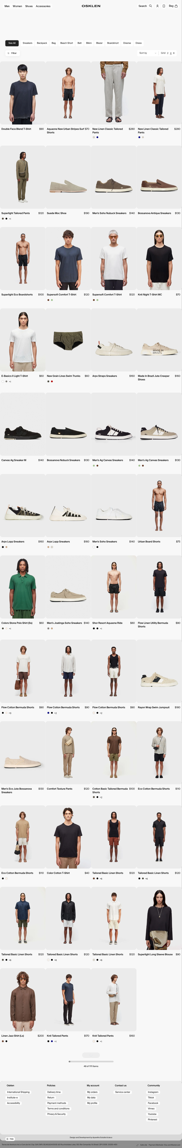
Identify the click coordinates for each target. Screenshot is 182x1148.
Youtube (152, 1114)
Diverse (127, 43)
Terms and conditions (58, 1108)
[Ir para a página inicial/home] (91, 6)
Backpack (42, 43)
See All (12, 43)
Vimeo (151, 1108)
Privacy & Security (56, 1114)
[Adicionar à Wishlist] (41, 66)
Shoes (29, 6)
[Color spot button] (93, 137)
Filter (14, 53)
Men (7, 6)
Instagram (153, 1092)
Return (50, 1097)
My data (91, 1097)
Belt (79, 43)
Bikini (89, 43)
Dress (139, 43)
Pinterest (152, 1119)
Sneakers (27, 43)
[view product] (23, 92)
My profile (92, 1103)
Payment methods (56, 1103)
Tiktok (151, 1097)
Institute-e (12, 1097)
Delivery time (54, 1092)
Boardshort (113, 43)
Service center (122, 1092)
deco (110, 1137)
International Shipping (18, 1092)
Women (17, 6)
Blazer (99, 43)
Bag (54, 43)
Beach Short (66, 43)
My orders (92, 1092)
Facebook (153, 1103)
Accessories (43, 6)
